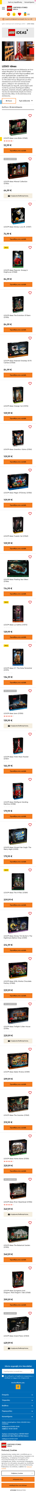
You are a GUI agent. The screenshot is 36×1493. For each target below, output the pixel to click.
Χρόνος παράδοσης (15, 2)
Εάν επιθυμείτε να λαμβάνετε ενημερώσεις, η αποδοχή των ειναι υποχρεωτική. (19, 1377)
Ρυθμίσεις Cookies (17, 1473)
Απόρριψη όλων (18, 1479)
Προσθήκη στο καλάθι (18, 151)
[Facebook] (18, 1387)
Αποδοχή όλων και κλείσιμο (18, 1485)
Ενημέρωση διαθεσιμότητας (19, 196)
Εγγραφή (32, 1371)
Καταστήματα (29, 2)
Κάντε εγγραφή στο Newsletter (18, 1366)
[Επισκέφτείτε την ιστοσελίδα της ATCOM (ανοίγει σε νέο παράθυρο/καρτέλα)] (18, 1490)
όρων (15, 1378)
